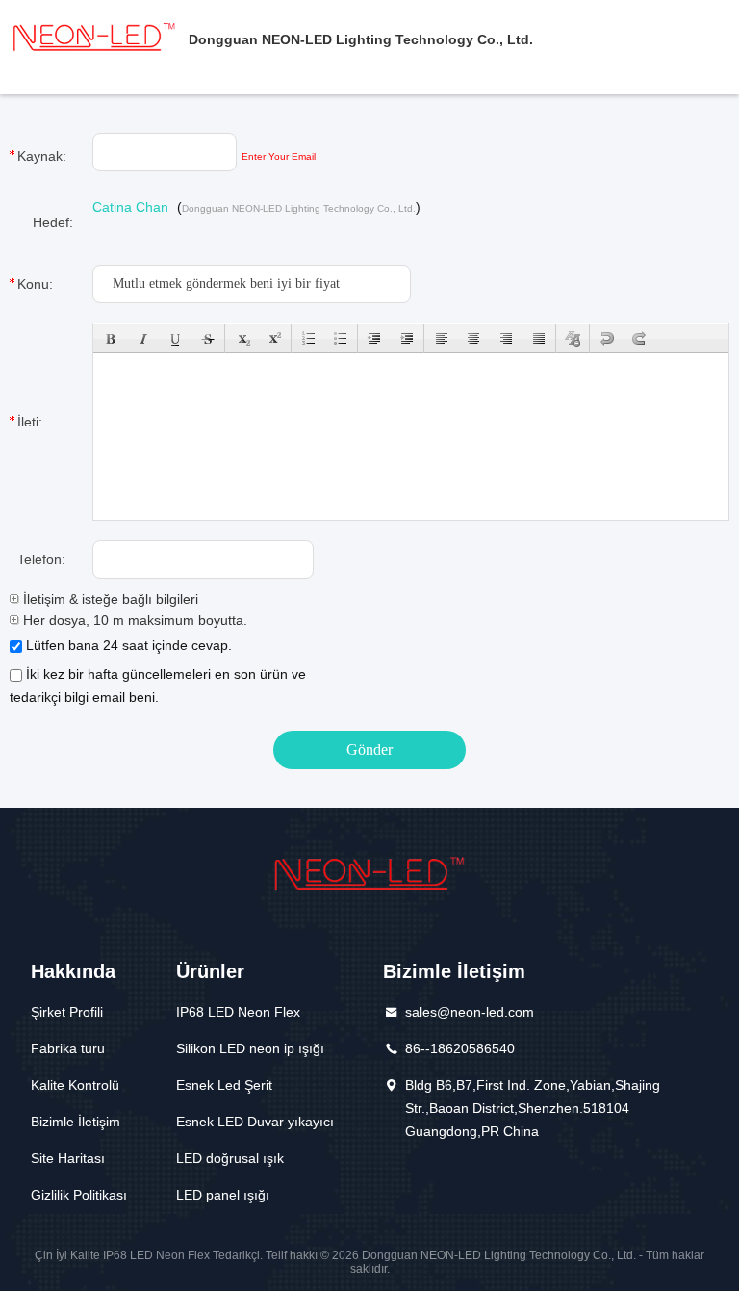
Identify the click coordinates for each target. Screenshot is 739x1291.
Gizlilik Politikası (79, 1194)
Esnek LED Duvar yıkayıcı (255, 1121)
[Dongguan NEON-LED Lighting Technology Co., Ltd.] (94, 36)
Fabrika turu (68, 1048)
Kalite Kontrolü (75, 1085)
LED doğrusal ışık (230, 1158)
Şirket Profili (67, 1012)
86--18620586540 (460, 1048)
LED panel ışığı (222, 1194)
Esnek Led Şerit (224, 1085)
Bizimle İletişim (75, 1121)
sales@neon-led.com (469, 1012)
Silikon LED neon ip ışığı (250, 1048)
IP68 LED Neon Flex (238, 1012)
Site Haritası (68, 1158)
